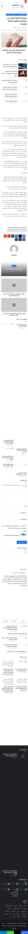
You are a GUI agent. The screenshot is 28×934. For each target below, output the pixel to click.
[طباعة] (16, 239)
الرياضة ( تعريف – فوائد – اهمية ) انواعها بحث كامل (9, 639)
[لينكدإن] (16, 236)
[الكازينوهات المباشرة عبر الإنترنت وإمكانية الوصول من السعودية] (21, 681)
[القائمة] (2, 7)
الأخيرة (14, 621)
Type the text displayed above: (11, 535)
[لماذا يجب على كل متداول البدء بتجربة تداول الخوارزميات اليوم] (22, 66)
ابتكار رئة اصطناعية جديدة (11, 101)
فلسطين (13, 911)
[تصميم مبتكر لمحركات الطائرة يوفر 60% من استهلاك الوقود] (22, 89)
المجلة (20, 11)
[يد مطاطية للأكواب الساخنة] (5, 885)
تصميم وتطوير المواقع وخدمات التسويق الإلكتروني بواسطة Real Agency (14, 926)
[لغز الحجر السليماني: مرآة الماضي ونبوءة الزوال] (21, 664)
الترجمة (15, 905)
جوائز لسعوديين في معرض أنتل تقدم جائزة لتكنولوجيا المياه (8, 441)
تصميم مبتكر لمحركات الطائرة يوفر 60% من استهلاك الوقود (9, 88)
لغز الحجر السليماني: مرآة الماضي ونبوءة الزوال (21, 670)
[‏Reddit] (5, 236)
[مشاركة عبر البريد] (20, 239)
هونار (14, 916)
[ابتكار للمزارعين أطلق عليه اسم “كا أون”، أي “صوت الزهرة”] (5, 893)
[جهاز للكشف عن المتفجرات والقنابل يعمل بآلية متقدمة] (22, 96)
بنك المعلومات (10, 14)
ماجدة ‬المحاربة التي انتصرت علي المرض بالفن (21, 473)
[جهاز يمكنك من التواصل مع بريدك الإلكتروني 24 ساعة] (22, 82)
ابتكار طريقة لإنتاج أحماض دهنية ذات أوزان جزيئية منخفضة (7, 457)
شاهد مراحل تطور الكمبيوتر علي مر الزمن (17, 634)
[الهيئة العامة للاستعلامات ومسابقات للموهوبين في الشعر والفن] (22, 73)
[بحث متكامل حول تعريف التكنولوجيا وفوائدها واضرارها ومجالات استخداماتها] (22, 628)
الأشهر (22, 621)
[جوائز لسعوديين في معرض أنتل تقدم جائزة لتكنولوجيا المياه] (7, 381)
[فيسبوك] (23, 236)
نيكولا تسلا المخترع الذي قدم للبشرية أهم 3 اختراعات (10, 645)
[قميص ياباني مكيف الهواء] (23, 892)
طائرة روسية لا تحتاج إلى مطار (14, 269)
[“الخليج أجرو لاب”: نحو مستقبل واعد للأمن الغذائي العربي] (22, 811)
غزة (18, 911)
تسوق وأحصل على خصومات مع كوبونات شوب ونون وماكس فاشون (9, 872)
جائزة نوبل (10, 908)
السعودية (24, 908)
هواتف (6, 913)
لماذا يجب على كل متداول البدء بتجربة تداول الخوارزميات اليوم (9, 65)
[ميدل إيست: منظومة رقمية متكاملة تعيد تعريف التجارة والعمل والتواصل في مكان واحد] (7, 664)
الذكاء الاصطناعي (8, 905)
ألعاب (25, 905)
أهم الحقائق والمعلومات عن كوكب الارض (17, 652)
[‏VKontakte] (23, 239)
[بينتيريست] (8, 236)
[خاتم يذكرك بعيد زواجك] (14, 893)
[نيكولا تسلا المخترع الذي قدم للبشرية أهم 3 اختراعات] (22, 647)
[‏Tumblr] (12, 236)
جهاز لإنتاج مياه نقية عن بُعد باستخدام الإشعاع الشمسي (21, 450)
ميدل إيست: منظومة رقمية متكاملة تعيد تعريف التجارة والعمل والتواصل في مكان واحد (7, 671)
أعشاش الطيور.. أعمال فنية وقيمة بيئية (21, 325)
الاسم (25, 506)
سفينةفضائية (23, 911)
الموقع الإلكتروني (23, 519)
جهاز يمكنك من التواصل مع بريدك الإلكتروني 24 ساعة (9, 81)
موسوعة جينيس (16, 913)
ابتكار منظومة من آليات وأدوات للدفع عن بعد (7, 465)
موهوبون (23, 27)
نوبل (10, 913)
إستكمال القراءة (23, 585)
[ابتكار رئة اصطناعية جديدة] (22, 103)
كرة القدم (8, 911)
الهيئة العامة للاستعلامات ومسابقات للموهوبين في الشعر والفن (9, 73)
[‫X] (20, 236)
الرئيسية (24, 11)
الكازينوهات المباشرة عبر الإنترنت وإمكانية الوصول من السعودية (21, 688)
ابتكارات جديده (18, 14)
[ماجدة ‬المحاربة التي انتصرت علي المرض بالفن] (21, 467)
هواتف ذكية (24, 916)
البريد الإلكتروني (23, 512)
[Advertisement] (14, 602)
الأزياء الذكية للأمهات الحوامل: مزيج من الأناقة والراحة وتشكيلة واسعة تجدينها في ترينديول (7, 689)
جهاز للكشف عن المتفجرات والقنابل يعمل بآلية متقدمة (10, 95)
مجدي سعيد (23, 913)
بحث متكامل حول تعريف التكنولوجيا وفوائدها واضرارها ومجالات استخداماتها (10, 627)
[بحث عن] (26, 7)
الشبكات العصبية (17, 908)
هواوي (18, 916)
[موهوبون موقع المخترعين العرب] (18, 6)
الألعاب (20, 905)
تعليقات (5, 621)
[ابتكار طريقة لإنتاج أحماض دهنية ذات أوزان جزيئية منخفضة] (7, 451)
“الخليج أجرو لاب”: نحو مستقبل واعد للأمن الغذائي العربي (10, 755)
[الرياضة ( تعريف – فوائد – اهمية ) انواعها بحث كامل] (22, 640)
